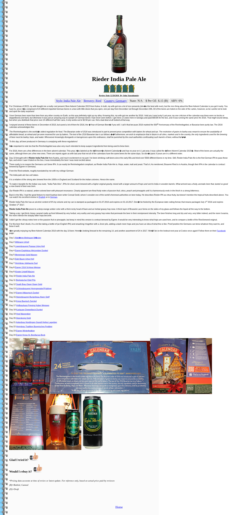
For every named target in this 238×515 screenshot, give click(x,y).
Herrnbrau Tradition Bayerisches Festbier (34, 326)
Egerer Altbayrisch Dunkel (27, 293)
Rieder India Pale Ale (25, 276)
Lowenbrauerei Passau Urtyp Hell (30, 246)
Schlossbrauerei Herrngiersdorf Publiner (34, 288)
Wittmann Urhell (22, 242)
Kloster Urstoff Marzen (24, 272)
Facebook (221, 231)
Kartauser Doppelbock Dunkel (29, 310)
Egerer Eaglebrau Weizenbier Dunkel (31, 250)
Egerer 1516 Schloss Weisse (28, 267)
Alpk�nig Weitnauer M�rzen (28, 238)
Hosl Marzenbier (23, 314)
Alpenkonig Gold (23, 318)
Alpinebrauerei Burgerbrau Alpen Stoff (32, 297)
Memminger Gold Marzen (26, 255)
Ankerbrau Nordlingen (26, 322)
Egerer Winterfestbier (25, 331)
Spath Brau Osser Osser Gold (29, 284)
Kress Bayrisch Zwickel (26, 301)
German (53, 197)
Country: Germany (115, 100)
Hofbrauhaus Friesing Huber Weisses (32, 305)
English (42, 197)
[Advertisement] (119, 6)
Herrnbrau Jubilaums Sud (26, 263)
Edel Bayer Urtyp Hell (24, 259)
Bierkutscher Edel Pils (25, 280)
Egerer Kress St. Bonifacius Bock (30, 335)
